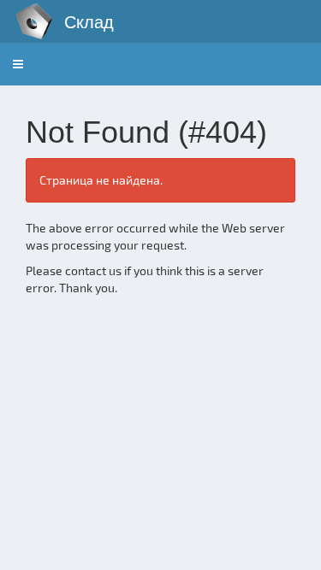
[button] (18, 64)
